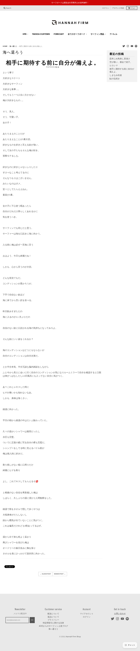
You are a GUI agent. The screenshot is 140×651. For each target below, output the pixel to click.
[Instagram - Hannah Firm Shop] (128, 46)
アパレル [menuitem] (113, 34)
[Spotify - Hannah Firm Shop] (136, 46)
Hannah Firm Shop (73, 636)
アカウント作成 (118, 8)
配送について (53, 613)
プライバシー (53, 620)
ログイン (105, 8)
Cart (133, 8)
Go (32, 620)
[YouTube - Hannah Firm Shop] (132, 46)
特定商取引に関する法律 (53, 623)
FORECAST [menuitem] (59, 34)
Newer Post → (59, 574)
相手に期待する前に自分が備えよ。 (53, 62)
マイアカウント (86, 613)
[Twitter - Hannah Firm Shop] (123, 46)
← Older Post (45, 574)
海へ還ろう (13, 46)
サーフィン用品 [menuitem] (97, 34)
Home (5, 46)
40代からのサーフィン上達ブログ (53, 626)
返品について (53, 617)
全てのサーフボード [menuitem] (76, 34)
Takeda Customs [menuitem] (41, 34)
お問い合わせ (120, 613)
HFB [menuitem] (24, 34)
